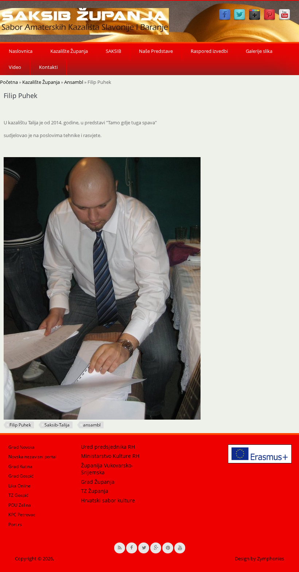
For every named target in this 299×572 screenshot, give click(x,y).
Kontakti (48, 67)
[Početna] (84, 21)
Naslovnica (20, 51)
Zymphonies (270, 558)
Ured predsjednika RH (108, 446)
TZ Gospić (18, 495)
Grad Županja (97, 481)
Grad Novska (21, 447)
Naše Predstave (156, 51)
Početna (9, 82)
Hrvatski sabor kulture (108, 500)
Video (15, 67)
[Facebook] (224, 19)
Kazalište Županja (69, 51)
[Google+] (254, 19)
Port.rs (15, 524)
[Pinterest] (269, 19)
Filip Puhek (20, 425)
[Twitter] (239, 19)
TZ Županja (94, 490)
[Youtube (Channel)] (284, 19)
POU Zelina (19, 505)
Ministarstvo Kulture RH (110, 455)
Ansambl (73, 82)
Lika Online (19, 486)
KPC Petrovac (21, 514)
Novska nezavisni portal (32, 457)
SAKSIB (113, 51)
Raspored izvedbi (209, 51)
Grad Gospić (21, 476)
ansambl (92, 425)
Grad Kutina (20, 466)
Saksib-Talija (57, 425)
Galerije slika (259, 51)
